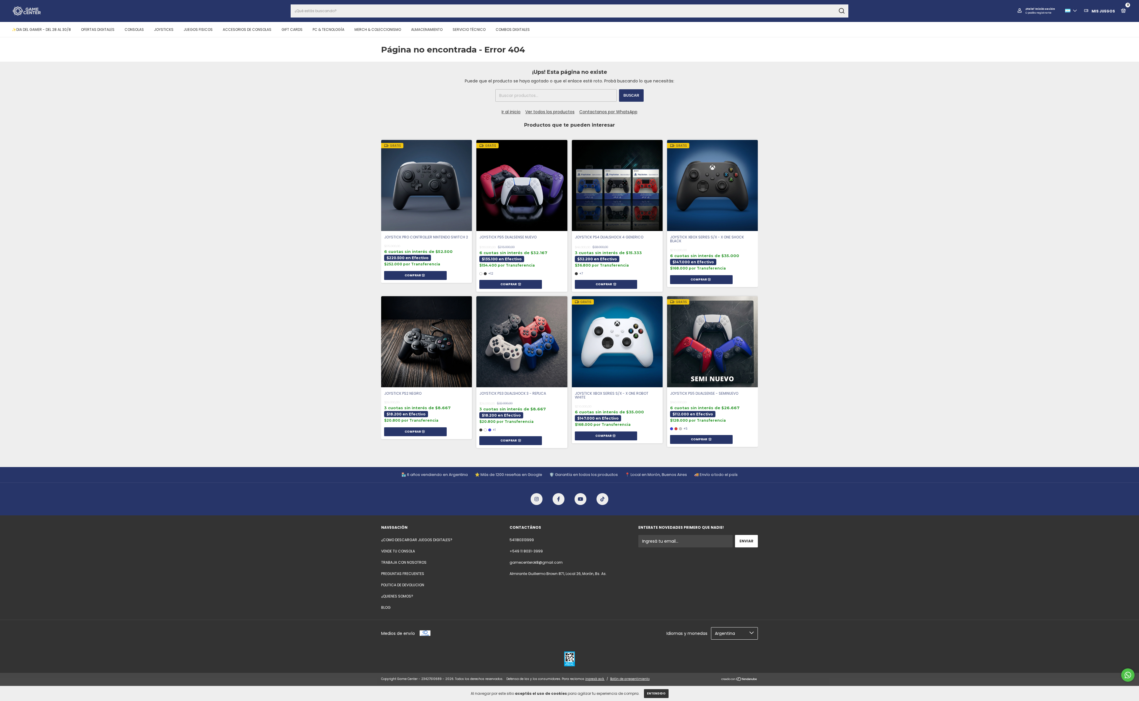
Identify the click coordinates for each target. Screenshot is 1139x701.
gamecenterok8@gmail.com (536, 562)
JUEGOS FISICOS (198, 29)
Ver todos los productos (550, 112)
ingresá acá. (595, 679)
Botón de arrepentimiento (630, 679)
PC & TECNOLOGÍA (328, 29)
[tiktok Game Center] (602, 499)
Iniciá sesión (1045, 9)
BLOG (386, 607)
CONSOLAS (134, 29)
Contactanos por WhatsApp (608, 112)
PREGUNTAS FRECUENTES (402, 573)
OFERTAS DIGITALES (97, 29)
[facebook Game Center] (558, 499)
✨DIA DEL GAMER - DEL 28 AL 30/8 (41, 29)
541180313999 (522, 539)
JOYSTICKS (164, 29)
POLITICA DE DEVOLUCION (402, 584)
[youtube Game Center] (580, 499)
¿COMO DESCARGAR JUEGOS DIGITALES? (416, 539)
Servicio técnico (469, 29)
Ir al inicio (511, 112)
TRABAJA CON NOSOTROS (404, 562)
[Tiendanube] (739, 680)
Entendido (656, 693)
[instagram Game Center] (537, 499)
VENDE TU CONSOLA (398, 551)
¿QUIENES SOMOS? (397, 596)
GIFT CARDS (292, 29)
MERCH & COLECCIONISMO (377, 29)
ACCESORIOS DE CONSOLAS (247, 29)
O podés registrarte (1038, 13)
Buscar (631, 95)
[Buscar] (841, 11)
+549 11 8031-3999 (526, 551)
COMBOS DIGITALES (513, 29)
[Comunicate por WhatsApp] (1128, 675)
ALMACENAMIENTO (427, 29)
